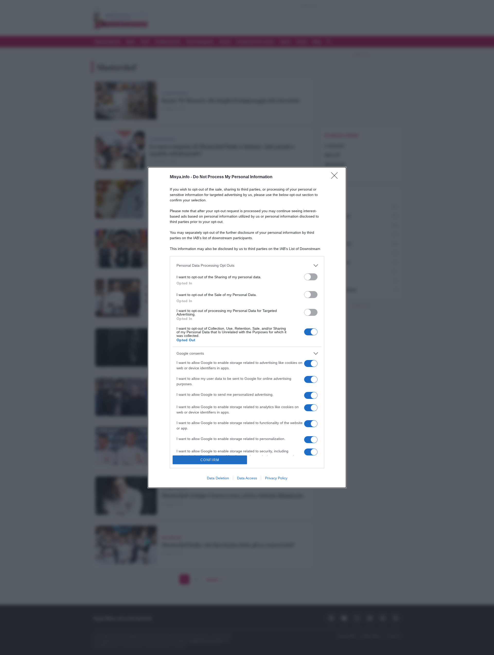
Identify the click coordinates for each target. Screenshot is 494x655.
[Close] (336, 177)
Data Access (247, 478)
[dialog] (247, 327)
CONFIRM (209, 460)
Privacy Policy (276, 478)
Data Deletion (218, 478)
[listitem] (247, 265)
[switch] (310, 276)
